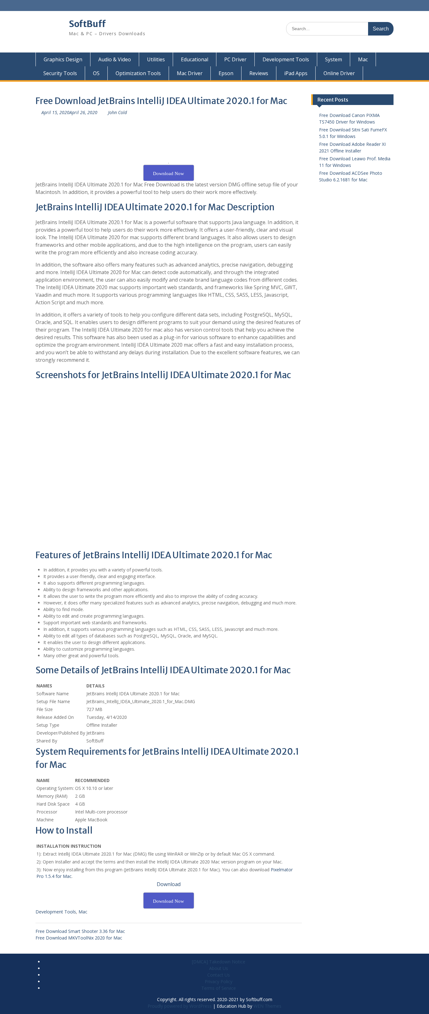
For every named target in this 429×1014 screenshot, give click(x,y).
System (333, 59)
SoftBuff (87, 24)
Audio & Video (114, 59)
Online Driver (339, 73)
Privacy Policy (218, 981)
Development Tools (286, 59)
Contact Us (218, 975)
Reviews (258, 73)
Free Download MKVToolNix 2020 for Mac (78, 938)
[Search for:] (340, 28)
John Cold (117, 112)
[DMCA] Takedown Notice (218, 962)
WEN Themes (267, 1006)
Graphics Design (63, 59)
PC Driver (235, 59)
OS (96, 73)
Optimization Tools (138, 73)
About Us (218, 968)
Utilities (156, 59)
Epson (226, 73)
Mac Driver (190, 73)
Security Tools (60, 73)
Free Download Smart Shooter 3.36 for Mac (80, 931)
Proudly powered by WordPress (180, 1006)
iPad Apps (295, 73)
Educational (194, 59)
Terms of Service (218, 988)
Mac (363, 59)
